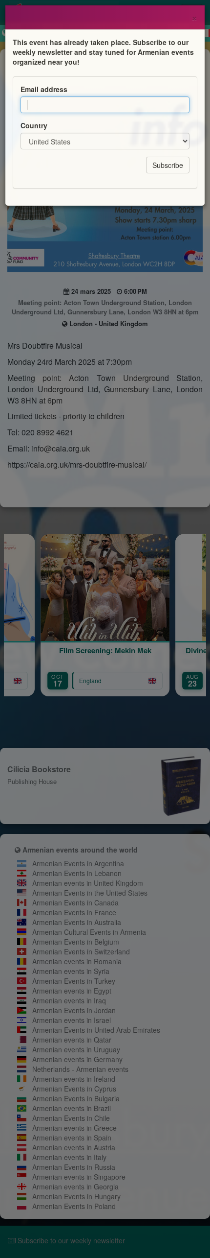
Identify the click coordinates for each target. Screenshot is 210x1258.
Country (34, 125)
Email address (44, 89)
